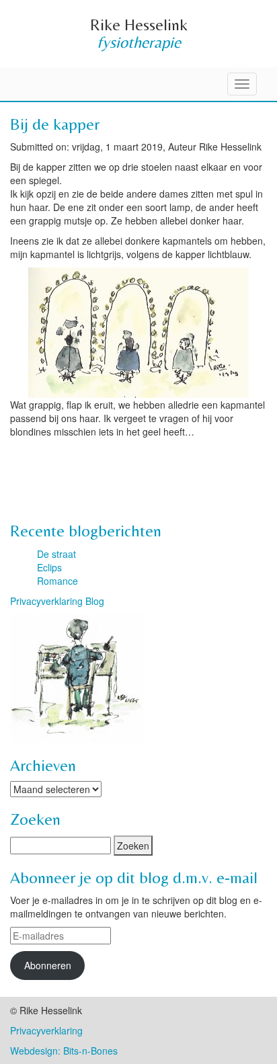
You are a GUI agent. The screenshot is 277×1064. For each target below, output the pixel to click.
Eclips (49, 567)
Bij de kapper (55, 124)
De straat (56, 554)
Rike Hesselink (139, 24)
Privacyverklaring (46, 1030)
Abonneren (47, 965)
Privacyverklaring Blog (57, 601)
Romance (57, 580)
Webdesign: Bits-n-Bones (64, 1050)
